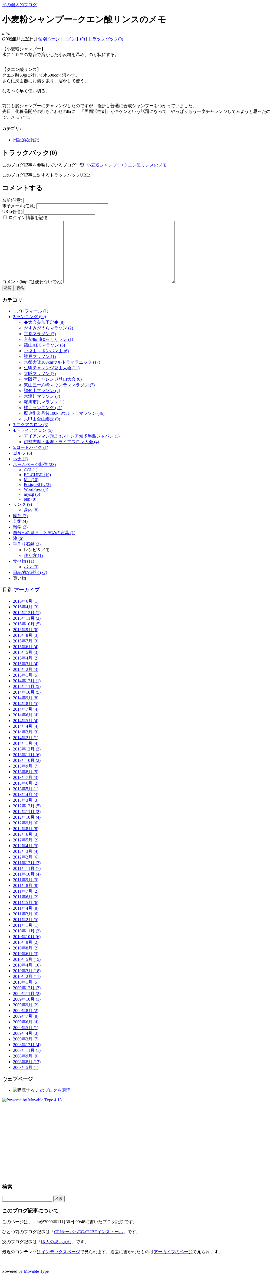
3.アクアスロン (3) (30, 424)
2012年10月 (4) (27, 817)
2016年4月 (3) (25, 607)
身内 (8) (31, 510)
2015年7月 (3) (25, 641)
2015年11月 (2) (27, 618)
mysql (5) (32, 494)
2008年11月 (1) (27, 1050)
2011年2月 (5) (25, 919)
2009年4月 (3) (25, 1033)
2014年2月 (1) (25, 737)
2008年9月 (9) (25, 1056)
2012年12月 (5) (27, 806)
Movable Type (36, 1271)
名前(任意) (12, 200)
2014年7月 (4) (25, 709)
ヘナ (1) (20, 458)
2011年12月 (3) (27, 862)
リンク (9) (22, 504)
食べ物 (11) (23, 561)
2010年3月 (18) (27, 970)
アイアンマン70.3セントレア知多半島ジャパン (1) (72, 436)
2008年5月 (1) (25, 1067)
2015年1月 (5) (25, 675)
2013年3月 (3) (25, 800)
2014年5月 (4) (25, 720)
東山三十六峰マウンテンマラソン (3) (59, 385)
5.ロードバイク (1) (30, 447)
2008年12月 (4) (27, 1044)
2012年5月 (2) (25, 840)
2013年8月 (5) (25, 771)
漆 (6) (18, 538)
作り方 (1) (33, 555)
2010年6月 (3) (25, 953)
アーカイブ (26, 590)
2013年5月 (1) (25, 789)
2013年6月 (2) (25, 783)
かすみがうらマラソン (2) (48, 328)
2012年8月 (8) (25, 828)
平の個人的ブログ (19, 4)
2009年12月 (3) (27, 987)
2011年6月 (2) (25, 897)
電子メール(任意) (18, 206)
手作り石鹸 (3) (27, 544)
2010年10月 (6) (27, 936)
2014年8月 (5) (25, 703)
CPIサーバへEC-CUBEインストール (88, 1231)
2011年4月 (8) (25, 908)
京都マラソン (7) (40, 333)
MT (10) (31, 479)
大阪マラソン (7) (40, 373)
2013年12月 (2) (27, 749)
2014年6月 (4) (25, 715)
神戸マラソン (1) (40, 356)
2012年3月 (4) (25, 851)
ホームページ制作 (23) (34, 464)
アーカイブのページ (173, 1251)
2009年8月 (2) (25, 1010)
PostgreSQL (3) (37, 484)
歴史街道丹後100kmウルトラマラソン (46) (64, 413)
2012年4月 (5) (25, 845)
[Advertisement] (138, 1140)
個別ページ (49, 39)
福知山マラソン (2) (42, 390)
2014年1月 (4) (25, 743)
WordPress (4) (36, 489)
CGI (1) (30, 470)
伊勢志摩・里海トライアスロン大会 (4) (61, 441)
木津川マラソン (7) (42, 396)
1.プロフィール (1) (30, 311)
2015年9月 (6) (25, 629)
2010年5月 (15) (27, 959)
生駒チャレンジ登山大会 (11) (52, 367)
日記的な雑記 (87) (30, 572)
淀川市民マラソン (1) (44, 402)
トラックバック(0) (105, 39)
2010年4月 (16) (27, 965)
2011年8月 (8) (25, 885)
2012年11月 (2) (27, 811)
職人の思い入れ (56, 1241)
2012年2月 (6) (25, 857)
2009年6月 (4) (25, 1022)
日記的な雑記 (26, 140)
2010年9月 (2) (25, 942)
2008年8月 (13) (27, 1061)
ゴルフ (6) (22, 453)
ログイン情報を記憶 (28, 217)
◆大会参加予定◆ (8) (44, 322)
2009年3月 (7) (25, 1039)
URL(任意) (12, 211)
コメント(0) (74, 39)
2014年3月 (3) (25, 732)
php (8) (30, 499)
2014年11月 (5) (27, 686)
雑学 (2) (20, 527)
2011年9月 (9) (25, 879)
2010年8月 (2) (25, 948)
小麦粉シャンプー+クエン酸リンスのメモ (127, 165)
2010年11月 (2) (27, 931)
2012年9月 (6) (25, 823)
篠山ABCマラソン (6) (44, 345)
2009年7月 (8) (25, 1016)
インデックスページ (60, 1251)
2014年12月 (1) (27, 680)
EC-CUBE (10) (37, 474)
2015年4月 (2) (25, 658)
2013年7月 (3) (25, 777)
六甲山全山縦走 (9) (42, 419)
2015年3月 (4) (25, 663)
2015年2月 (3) (25, 669)
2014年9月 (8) (25, 698)
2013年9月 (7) (25, 766)
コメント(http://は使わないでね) (32, 281)
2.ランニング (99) (29, 316)
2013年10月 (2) (27, 760)
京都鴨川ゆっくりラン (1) (48, 339)
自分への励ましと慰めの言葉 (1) (44, 532)
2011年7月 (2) (25, 891)
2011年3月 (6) (25, 914)
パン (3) (31, 566)
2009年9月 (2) (25, 1005)
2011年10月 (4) (27, 874)
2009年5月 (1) (25, 1027)
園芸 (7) (20, 515)
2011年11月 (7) (27, 868)
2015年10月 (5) (27, 624)
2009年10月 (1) (27, 999)
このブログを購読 (53, 1090)
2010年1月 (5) (25, 982)
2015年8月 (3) (25, 635)
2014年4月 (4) (25, 726)
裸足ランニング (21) (43, 407)
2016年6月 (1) (25, 601)
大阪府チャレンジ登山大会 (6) (53, 379)
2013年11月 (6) (27, 754)
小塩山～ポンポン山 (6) (46, 350)
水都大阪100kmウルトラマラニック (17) (62, 362)
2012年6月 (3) (25, 834)
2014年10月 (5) (27, 692)
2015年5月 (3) (25, 652)
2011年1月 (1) (25, 925)
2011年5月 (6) (25, 902)
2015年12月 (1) (27, 612)
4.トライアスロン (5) (32, 430)
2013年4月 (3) (25, 794)
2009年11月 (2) (27, 993)
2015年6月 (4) (25, 646)
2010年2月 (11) (27, 976)
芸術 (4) (20, 521)
